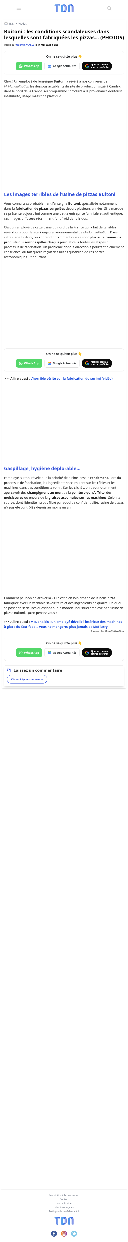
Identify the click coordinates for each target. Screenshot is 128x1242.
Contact (64, 1199)
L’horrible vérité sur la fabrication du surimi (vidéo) (71, 378)
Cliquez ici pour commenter (27, 679)
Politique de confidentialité (64, 1211)
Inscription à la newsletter (64, 1195)
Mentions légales (64, 1207)
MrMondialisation (112, 631)
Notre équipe (64, 1203)
